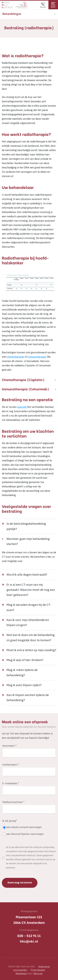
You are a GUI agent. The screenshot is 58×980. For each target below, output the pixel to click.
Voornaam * (9, 745)
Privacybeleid (38, 970)
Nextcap (38, 974)
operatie (22, 407)
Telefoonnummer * (13, 802)
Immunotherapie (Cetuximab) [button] (25, 389)
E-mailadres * (10, 783)
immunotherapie (37, 357)
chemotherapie (15, 357)
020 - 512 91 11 (29, 935)
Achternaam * (10, 764)
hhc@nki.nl (29, 941)
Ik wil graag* (23, 827)
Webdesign (21, 974)
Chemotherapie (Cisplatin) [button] (23, 380)
